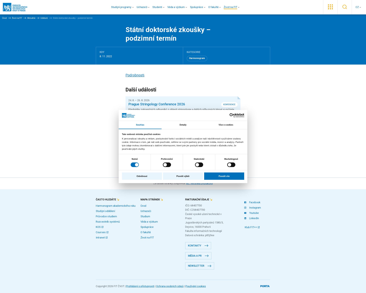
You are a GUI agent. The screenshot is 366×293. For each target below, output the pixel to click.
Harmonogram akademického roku (116, 205)
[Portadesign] (265, 286)
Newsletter (196, 265)
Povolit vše (224, 176)
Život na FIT (147, 237)
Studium (145, 216)
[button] (123, 7)
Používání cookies (195, 286)
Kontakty (194, 245)
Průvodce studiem (106, 216)
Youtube (254, 212)
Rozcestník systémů (108, 221)
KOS (98, 226)
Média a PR (195, 255)
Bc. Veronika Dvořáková (199, 183)
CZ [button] (357, 7)
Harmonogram (197, 58)
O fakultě (146, 232)
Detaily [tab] (183, 125)
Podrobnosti (135, 75)
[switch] (167, 164)
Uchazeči (146, 211)
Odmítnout (142, 176)
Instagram (255, 207)
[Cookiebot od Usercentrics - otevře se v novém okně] (231, 115)
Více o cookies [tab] (226, 125)
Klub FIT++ (251, 227)
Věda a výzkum (149, 221)
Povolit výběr (183, 176)
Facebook (254, 202)
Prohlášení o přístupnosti (140, 286)
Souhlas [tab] (140, 125)
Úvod (143, 205)
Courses (101, 232)
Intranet (100, 237)
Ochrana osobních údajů (170, 286)
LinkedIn (254, 218)
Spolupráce (147, 226)
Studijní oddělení (105, 211)
